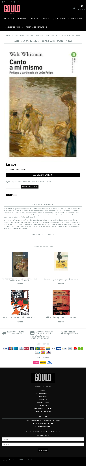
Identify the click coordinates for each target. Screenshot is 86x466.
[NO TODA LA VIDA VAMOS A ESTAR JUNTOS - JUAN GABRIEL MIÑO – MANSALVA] (20, 264)
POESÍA (40, 36)
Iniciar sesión (20, 2)
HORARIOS (35, 19)
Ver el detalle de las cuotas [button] (16, 169)
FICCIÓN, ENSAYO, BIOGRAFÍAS (24, 36)
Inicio (8, 36)
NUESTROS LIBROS (19, 19)
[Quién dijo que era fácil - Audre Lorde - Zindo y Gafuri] (20, 302)
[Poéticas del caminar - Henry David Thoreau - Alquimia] (61, 302)
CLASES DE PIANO (75, 19)
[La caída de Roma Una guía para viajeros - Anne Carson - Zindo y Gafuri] (61, 261)
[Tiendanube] (6, 463)
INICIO (6, 19)
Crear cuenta (8, 2)
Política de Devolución (36, 27)
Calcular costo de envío (29, 187)
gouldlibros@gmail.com (44, 423)
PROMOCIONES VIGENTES (13, 27)
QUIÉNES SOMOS (59, 19)
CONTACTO (46, 19)
